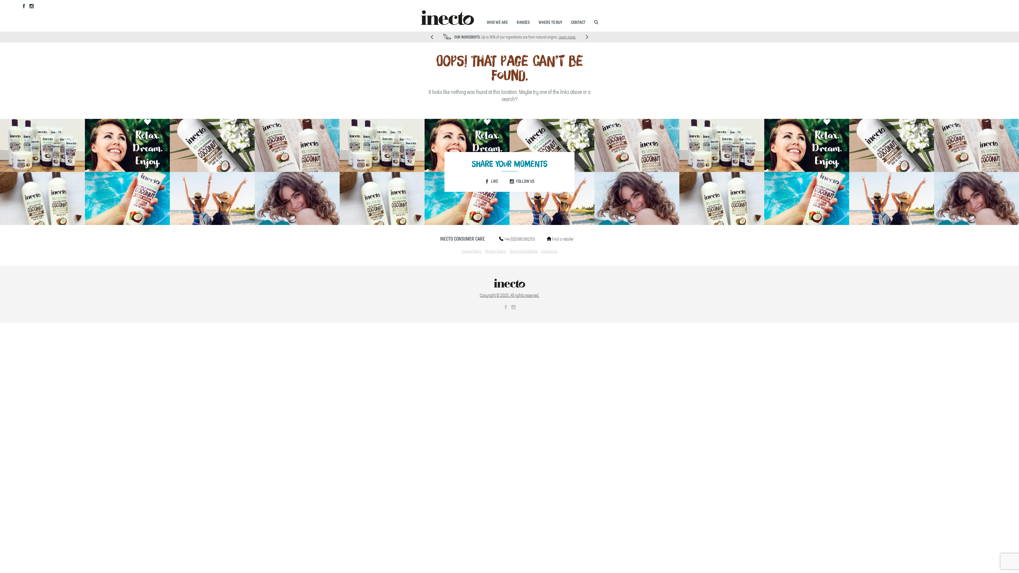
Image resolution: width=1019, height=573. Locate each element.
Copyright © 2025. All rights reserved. (509, 295)
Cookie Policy (472, 251)
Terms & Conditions (524, 251)
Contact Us (550, 251)
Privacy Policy (495, 251)
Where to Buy (550, 22)
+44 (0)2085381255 (519, 239)
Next (587, 37)
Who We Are (497, 22)
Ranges (523, 22)
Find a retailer (562, 239)
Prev (432, 37)
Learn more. (551, 37)
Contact (578, 22)
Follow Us (524, 181)
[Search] (596, 22)
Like (494, 181)
